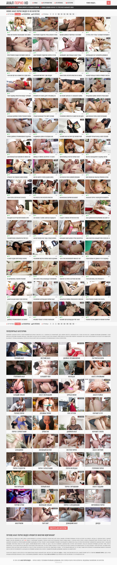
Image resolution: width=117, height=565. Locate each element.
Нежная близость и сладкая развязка (28, 7)
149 (67, 14)
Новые (35, 3)
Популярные (26, 14)
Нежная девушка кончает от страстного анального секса (57, 7)
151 (73, 14)
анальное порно (100, 552)
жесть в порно (51, 554)
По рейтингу (59, 3)
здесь (60, 552)
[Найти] (109, 3)
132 (64, 14)
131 (61, 14)
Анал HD (17, 2)
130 (59, 14)
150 (70, 14)
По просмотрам (47, 3)
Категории (70, 3)
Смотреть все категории (58, 528)
